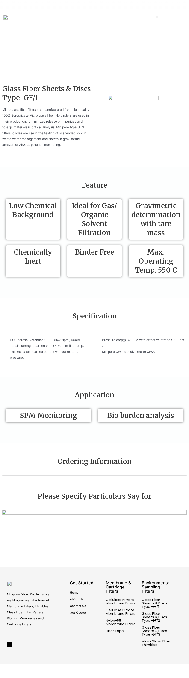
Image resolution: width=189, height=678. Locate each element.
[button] (157, 17)
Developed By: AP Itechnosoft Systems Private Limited (149, 671)
